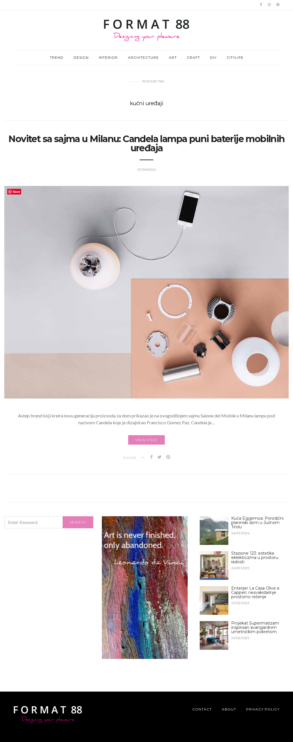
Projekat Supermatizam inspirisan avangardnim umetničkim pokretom (255, 627)
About (229, 709)
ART (173, 57)
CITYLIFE (235, 57)
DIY (213, 57)
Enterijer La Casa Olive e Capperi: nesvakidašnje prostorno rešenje (255, 592)
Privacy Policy (263, 709)
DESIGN (81, 57)
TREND (57, 57)
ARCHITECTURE (143, 57)
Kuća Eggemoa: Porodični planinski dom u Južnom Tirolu (257, 522)
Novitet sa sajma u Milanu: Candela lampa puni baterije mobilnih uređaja (146, 143)
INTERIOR (108, 57)
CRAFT (193, 57)
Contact (202, 709)
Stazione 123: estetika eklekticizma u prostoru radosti (254, 557)
